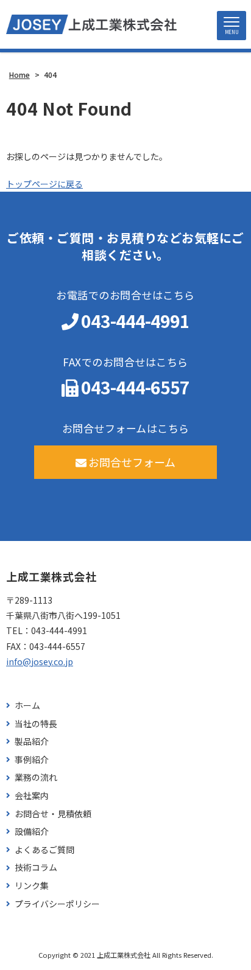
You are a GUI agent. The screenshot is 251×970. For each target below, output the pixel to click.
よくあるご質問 (44, 850)
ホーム (27, 705)
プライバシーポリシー (57, 904)
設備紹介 (32, 831)
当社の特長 (36, 724)
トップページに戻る (44, 184)
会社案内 (32, 795)
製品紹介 (32, 741)
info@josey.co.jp (39, 661)
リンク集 (32, 885)
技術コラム (36, 867)
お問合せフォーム (131, 462)
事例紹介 (32, 760)
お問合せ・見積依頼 (53, 814)
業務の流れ (36, 777)
